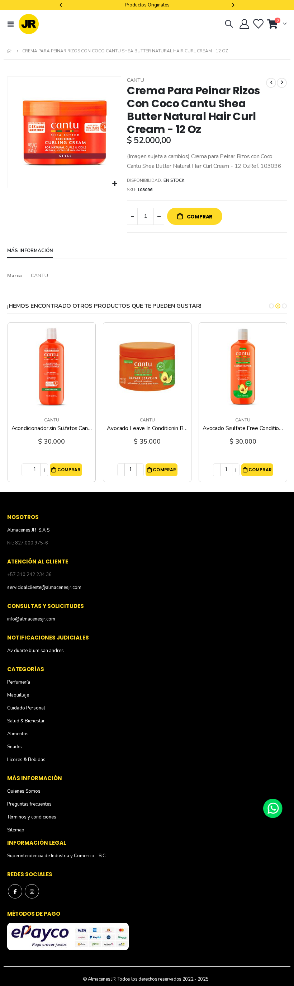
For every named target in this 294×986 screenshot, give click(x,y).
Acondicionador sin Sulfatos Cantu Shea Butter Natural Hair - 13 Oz (51, 428)
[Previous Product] (271, 83)
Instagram (32, 891)
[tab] (30, 251)
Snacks (14, 747)
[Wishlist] (258, 24)
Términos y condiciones (31, 817)
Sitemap (15, 830)
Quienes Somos (24, 791)
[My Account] (244, 24)
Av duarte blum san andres (35, 650)
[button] (114, 184)
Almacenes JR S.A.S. (29, 530)
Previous (61, 5)
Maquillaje (18, 695)
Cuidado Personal (26, 708)
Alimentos (18, 734)
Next (232, 5)
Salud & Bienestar (26, 721)
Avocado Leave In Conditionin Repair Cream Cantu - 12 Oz (147, 428)
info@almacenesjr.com (31, 619)
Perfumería (18, 682)
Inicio (9, 51)
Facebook (15, 891)
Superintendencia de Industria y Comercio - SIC (56, 856)
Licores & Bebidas (26, 759)
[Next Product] (282, 83)
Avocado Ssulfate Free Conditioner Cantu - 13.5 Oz (243, 428)
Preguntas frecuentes (29, 804)
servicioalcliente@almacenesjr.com (44, 587)
